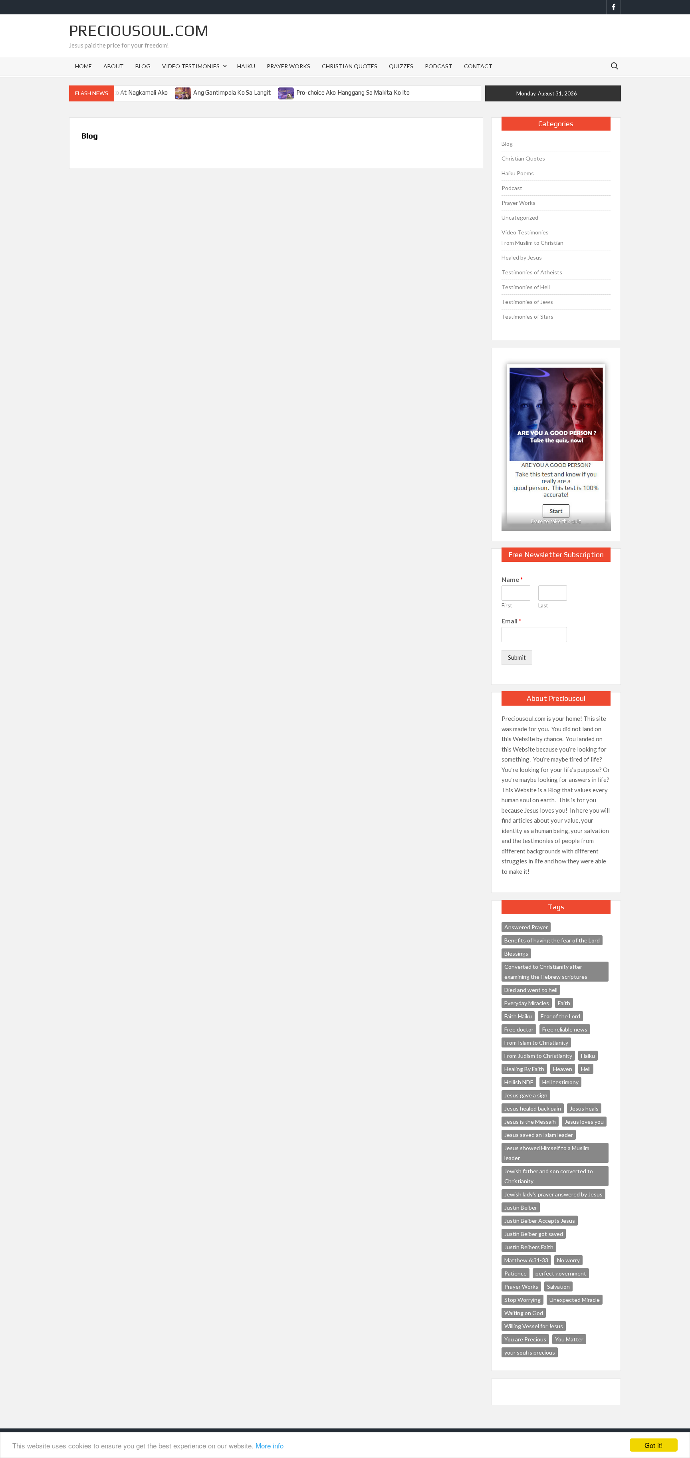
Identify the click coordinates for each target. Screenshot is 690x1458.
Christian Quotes (349, 66)
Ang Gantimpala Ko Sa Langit (231, 92)
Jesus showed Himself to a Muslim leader (546, 1153)
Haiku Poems (518, 173)
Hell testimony (560, 1082)
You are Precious (525, 1339)
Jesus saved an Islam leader (538, 1134)
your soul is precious (529, 1352)
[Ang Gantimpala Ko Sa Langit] (183, 92)
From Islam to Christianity (536, 1042)
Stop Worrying (522, 1299)
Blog (143, 66)
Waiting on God (523, 1312)
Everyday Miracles (526, 1003)
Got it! (653, 1445)
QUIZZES (401, 66)
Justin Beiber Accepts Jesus (539, 1220)
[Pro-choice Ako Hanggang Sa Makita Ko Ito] (286, 92)
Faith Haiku (518, 1016)
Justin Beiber (520, 1207)
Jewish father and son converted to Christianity (548, 1176)
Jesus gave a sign (525, 1095)
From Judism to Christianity (538, 1055)
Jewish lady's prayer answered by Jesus (553, 1194)
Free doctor (518, 1029)
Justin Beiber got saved (533, 1233)
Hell (586, 1068)
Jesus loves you (584, 1121)
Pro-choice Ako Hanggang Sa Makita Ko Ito (353, 92)
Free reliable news (564, 1029)
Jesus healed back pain (532, 1108)
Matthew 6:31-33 (526, 1260)
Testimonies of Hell (526, 287)
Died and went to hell (530, 989)
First (507, 605)
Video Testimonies (191, 66)
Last (543, 605)
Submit (517, 657)
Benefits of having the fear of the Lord (552, 940)
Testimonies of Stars (527, 316)
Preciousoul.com (138, 30)
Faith (564, 1003)
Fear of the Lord (560, 1016)
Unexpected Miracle (574, 1299)
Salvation (558, 1286)
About (113, 66)
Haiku (246, 66)
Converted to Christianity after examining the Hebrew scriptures (545, 971)
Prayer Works (288, 66)
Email (511, 621)
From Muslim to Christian (532, 242)
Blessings (516, 953)
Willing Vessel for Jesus (533, 1326)
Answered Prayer (526, 927)
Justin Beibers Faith (528, 1247)
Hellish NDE (518, 1082)
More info (270, 1445)
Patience (515, 1273)
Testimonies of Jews (527, 301)
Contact (478, 66)
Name (512, 579)
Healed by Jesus (522, 257)
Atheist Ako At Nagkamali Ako (128, 92)
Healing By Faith (524, 1068)
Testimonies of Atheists (532, 272)
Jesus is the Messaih (530, 1121)
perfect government (560, 1273)
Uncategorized (520, 217)
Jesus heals (584, 1108)
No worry (568, 1260)
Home (83, 66)
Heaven (562, 1068)
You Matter (569, 1339)
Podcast (438, 66)
